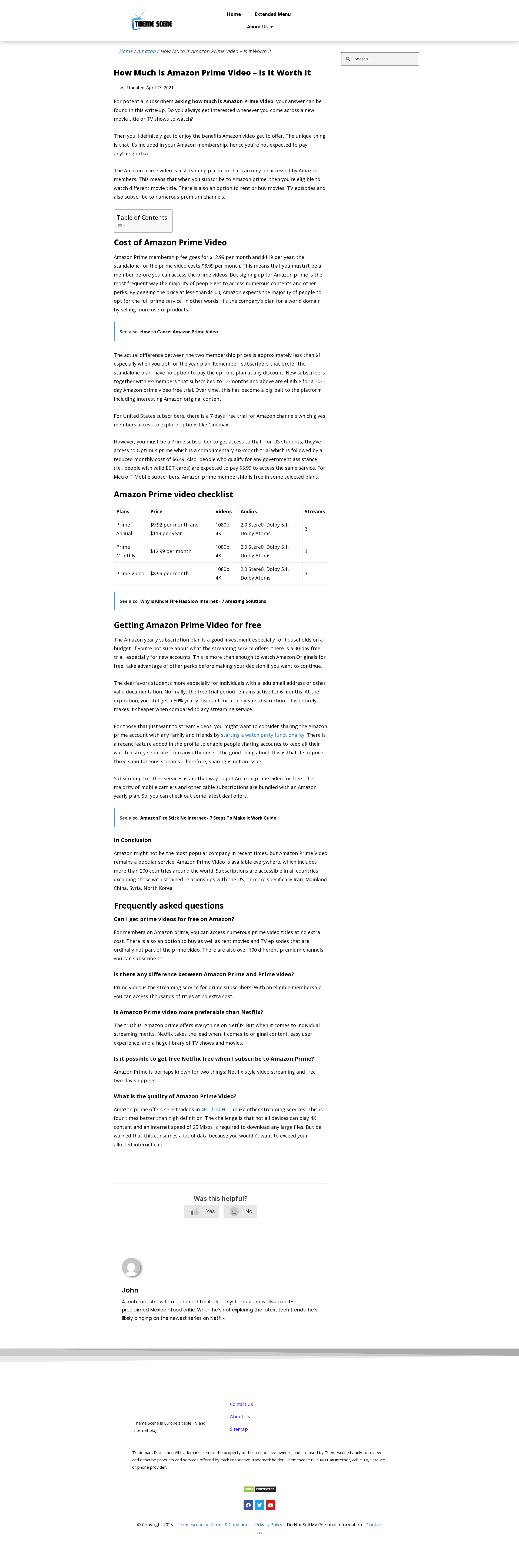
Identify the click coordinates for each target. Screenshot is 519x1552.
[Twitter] (259, 1505)
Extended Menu (273, 14)
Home (234, 14)
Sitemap (239, 1429)
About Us (257, 27)
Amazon (146, 51)
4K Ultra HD (215, 1109)
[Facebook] (248, 1505)
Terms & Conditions (230, 1525)
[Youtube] (270, 1505)
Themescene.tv (193, 1525)
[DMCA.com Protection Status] (259, 1491)
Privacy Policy (268, 1525)
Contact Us (241, 1404)
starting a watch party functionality (262, 735)
